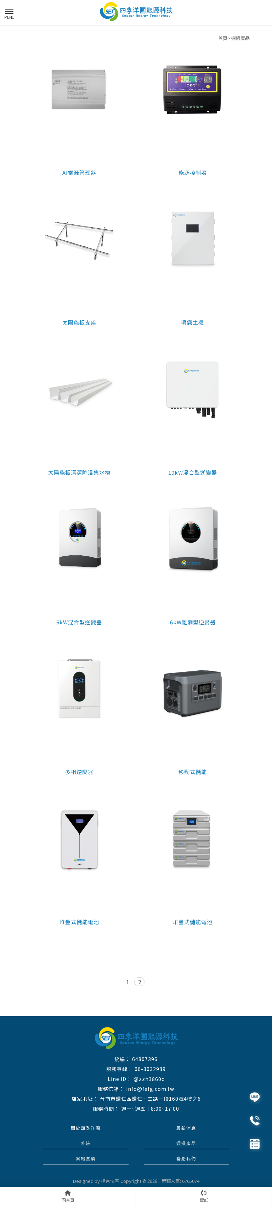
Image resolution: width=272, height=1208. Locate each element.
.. (159, 1181)
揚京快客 (110, 1181)
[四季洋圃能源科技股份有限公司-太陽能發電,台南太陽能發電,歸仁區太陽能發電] (136, 11)
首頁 (222, 38)
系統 (86, 1143)
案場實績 (86, 1158)
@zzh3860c (149, 1078)
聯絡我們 (186, 1158)
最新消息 (186, 1128)
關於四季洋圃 (86, 1128)
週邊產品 (186, 1143)
